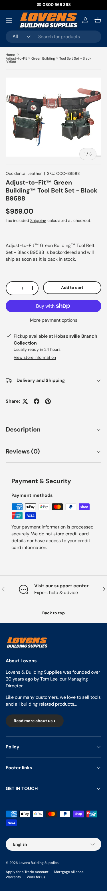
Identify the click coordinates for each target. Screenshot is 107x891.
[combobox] (53, 37)
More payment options (53, 320)
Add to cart (72, 287)
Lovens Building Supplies (38, 862)
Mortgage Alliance (69, 872)
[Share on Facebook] (36, 401)
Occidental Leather (24, 173)
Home (10, 54)
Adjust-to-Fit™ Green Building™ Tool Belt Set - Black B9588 (48, 60)
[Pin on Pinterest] (48, 401)
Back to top (53, 612)
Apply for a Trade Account (27, 872)
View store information (35, 357)
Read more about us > (35, 720)
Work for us (36, 877)
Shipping (38, 220)
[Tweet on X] (25, 401)
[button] (98, 20)
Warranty (13, 877)
